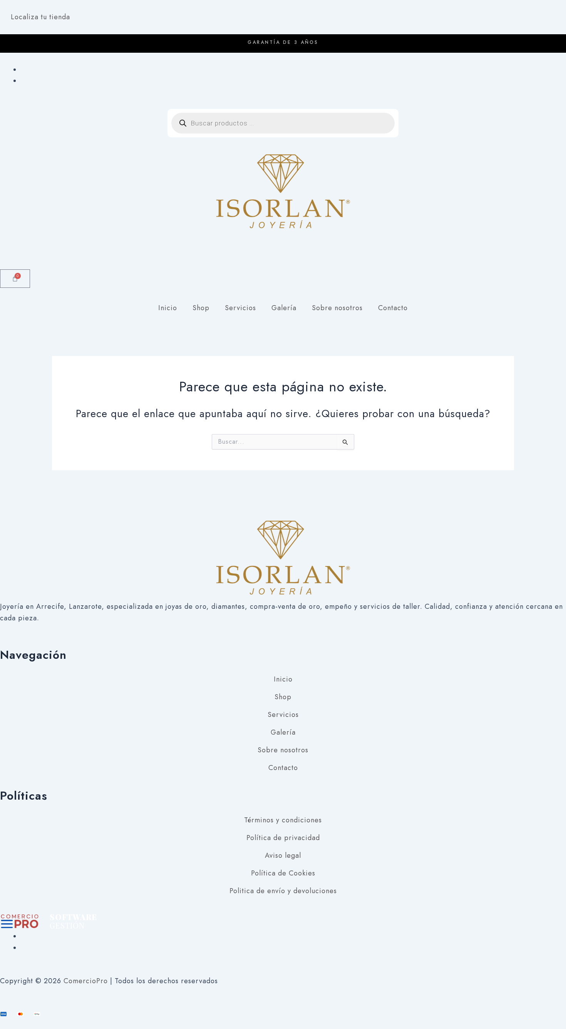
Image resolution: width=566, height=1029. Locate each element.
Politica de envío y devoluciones (283, 891)
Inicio (167, 308)
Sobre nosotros (337, 308)
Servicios (240, 308)
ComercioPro (86, 981)
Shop (201, 308)
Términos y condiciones (283, 820)
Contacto (393, 308)
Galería (283, 308)
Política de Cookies (283, 873)
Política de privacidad (283, 838)
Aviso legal (283, 855)
